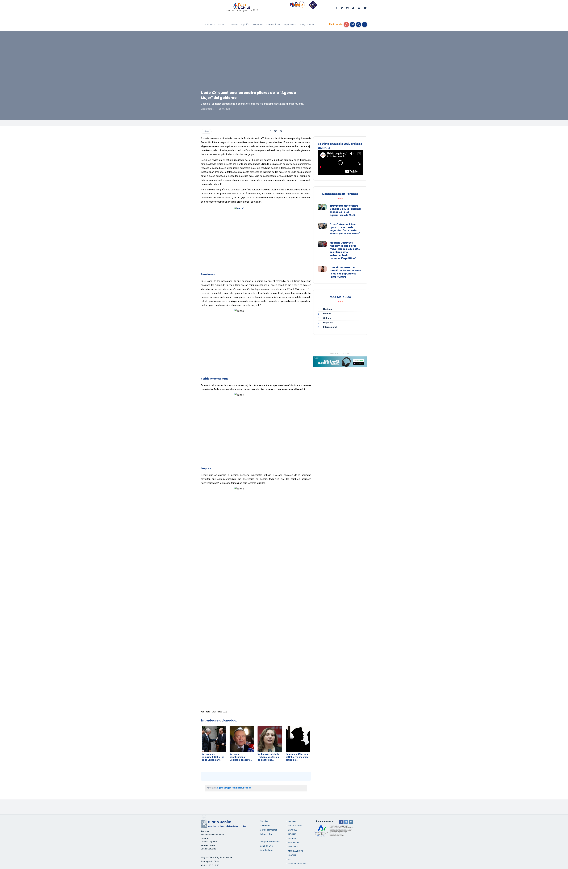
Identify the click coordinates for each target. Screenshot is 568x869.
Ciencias (292, 834)
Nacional (327, 309)
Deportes (258, 24)
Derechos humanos (298, 863)
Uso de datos (266, 850)
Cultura (234, 24)
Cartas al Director (268, 829)
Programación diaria (270, 841)
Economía (293, 847)
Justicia (292, 855)
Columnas (265, 825)
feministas (237, 788)
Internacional (273, 24)
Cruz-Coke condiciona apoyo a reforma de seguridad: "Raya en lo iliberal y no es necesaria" (345, 229)
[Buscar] (358, 24)
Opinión (245, 24)
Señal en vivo (266, 846)
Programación (307, 24)
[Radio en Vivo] (346, 24)
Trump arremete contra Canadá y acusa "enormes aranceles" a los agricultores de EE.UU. (346, 210)
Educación (293, 842)
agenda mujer (224, 788)
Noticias (209, 24)
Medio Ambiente (295, 851)
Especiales (289, 24)
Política (222, 24)
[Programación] (352, 24)
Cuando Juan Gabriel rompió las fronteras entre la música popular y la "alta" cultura (345, 272)
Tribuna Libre (266, 834)
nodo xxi (247, 788)
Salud (291, 859)
